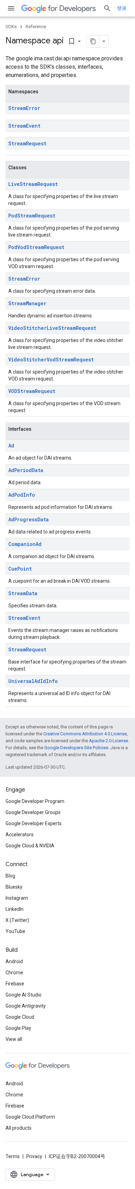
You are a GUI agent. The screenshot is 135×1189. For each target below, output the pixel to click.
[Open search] (107, 8)
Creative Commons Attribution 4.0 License (85, 733)
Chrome (14, 972)
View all (14, 1039)
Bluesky (14, 887)
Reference (36, 26)
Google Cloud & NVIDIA (30, 845)
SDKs (11, 26)
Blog (10, 876)
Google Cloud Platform (30, 1117)
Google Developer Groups (33, 812)
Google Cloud (20, 1017)
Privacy (34, 1156)
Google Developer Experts (34, 823)
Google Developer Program (35, 801)
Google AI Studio (24, 995)
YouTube (15, 931)
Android (14, 961)
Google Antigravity (26, 1006)
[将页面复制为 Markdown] (93, 41)
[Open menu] (11, 8)
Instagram (17, 898)
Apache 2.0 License (108, 740)
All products (19, 1128)
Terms (13, 1156)
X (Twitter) (17, 920)
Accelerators (20, 834)
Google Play (18, 1028)
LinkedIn (15, 909)
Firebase (15, 983)
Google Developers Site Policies (76, 747)
